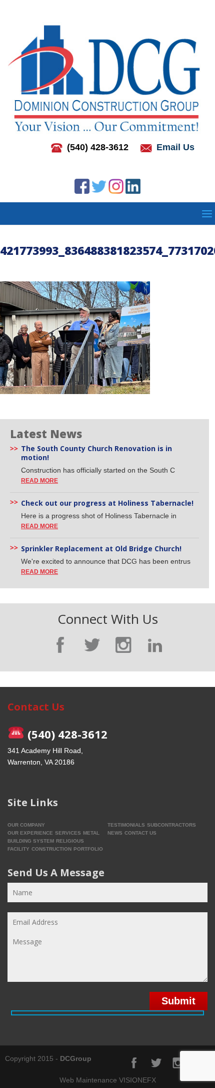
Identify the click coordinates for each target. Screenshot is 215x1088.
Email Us (175, 147)
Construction (52, 849)
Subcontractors (171, 825)
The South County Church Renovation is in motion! (96, 453)
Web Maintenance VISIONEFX (108, 1080)
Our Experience (30, 833)
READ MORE (39, 480)
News (115, 833)
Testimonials (126, 825)
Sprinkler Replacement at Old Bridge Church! (101, 548)
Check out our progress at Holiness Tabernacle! (107, 503)
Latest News (46, 433)
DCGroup (76, 1058)
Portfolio (88, 849)
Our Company (26, 825)
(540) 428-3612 (97, 147)
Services (68, 833)
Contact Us (140, 833)
